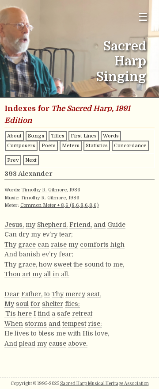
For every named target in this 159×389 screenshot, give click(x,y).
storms (36, 323)
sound (94, 264)
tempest (74, 323)
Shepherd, (52, 224)
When (13, 323)
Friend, (80, 224)
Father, (31, 293)
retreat (82, 313)
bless (46, 333)
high (117, 244)
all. (65, 274)
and (100, 224)
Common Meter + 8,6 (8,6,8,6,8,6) (59, 205)
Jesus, (14, 224)
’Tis (10, 313)
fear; (66, 254)
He (8, 333)
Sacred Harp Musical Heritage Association (104, 383)
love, (102, 333)
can (43, 244)
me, (118, 264)
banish (29, 254)
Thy (10, 244)
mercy (75, 293)
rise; (95, 323)
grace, (27, 264)
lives (22, 333)
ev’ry (49, 234)
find (44, 313)
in (56, 274)
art (26, 274)
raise (59, 244)
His (88, 333)
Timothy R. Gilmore (44, 190)
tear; (66, 234)
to (108, 264)
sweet (63, 264)
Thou (12, 274)
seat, (94, 293)
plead (27, 343)
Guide (116, 224)
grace (27, 244)
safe (63, 313)
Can (10, 234)
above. (77, 343)
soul (22, 303)
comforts (94, 244)
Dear (11, 293)
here (25, 313)
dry (24, 234)
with (74, 333)
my (30, 224)
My (9, 303)
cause (57, 343)
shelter (52, 303)
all (47, 274)
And (10, 254)
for (35, 303)
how (45, 264)
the (78, 264)
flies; (72, 303)
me (61, 333)
